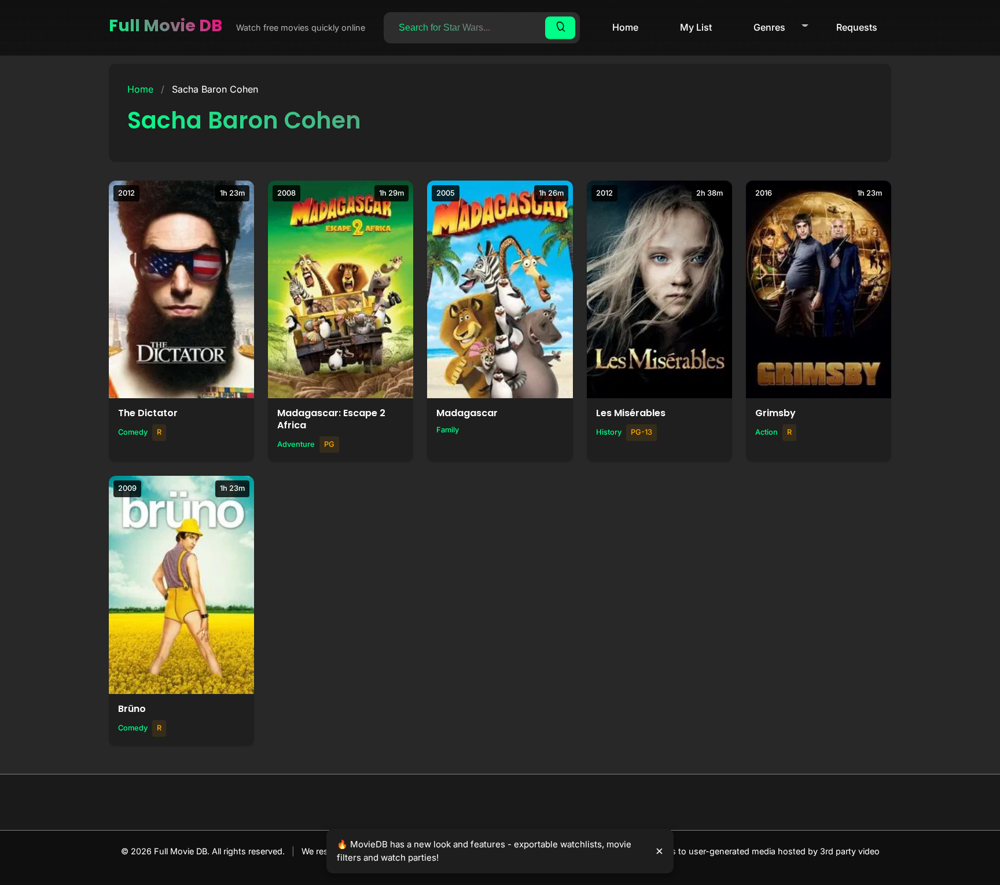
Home (625, 27)
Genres (769, 27)
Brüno (132, 708)
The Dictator (148, 413)
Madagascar (467, 413)
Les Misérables (631, 413)
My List (696, 27)
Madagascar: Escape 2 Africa (331, 419)
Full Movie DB (165, 25)
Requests (856, 27)
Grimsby (775, 413)
